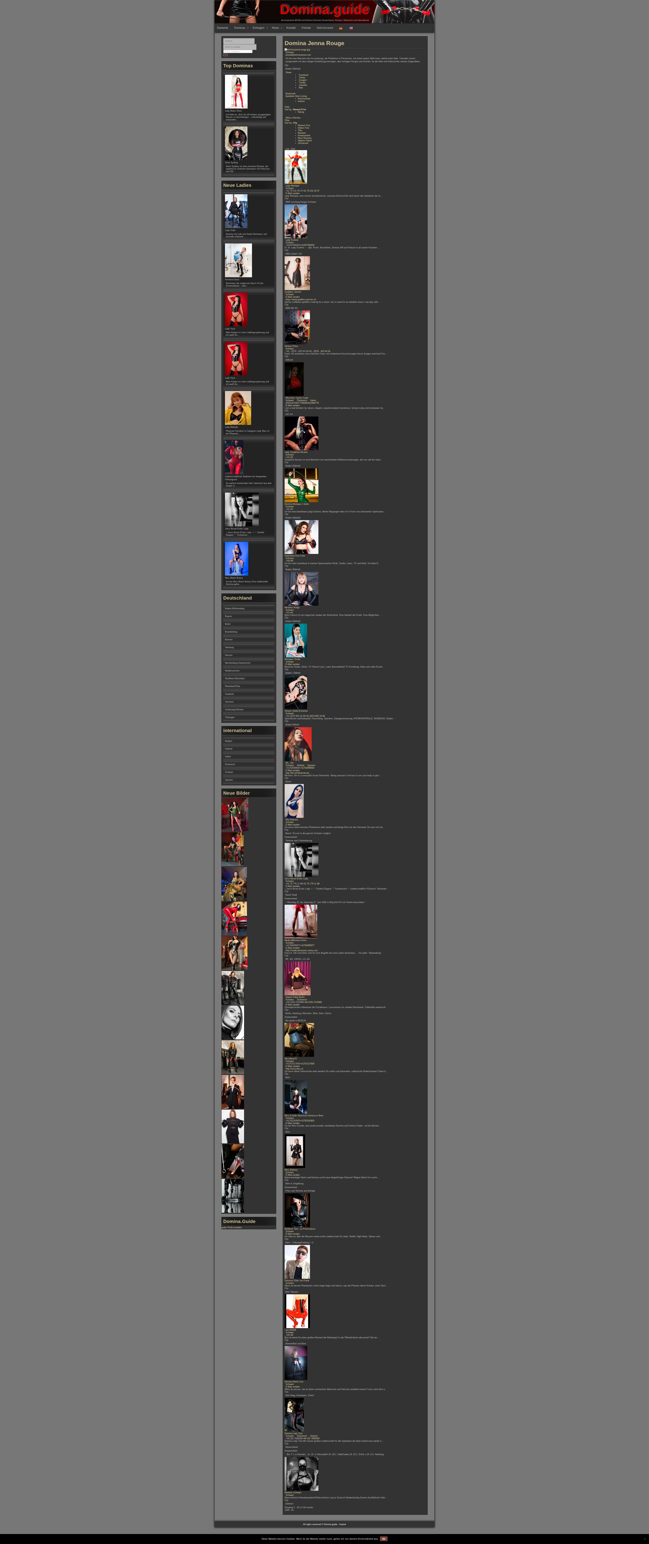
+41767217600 (307, 1063)
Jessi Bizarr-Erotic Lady (296, 878)
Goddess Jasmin (293, 292)
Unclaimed (303, 143)
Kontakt (291, 27)
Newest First (304, 125)
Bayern (228, 616)
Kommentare (304, 98)
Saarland (229, 694)
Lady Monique (292, 185)
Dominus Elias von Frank (297, 1280)
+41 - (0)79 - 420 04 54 (319, 351)
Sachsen (229, 701)
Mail (301, 87)
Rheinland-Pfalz (232, 686)
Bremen (229, 639)
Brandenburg (231, 632)
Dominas (239, 27)
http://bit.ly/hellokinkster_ (298, 773)
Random (302, 133)
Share (288, 72)
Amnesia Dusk (232, 279)
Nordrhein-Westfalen (235, 678)
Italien (312, 400)
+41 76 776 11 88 (311, 883)
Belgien (228, 741)
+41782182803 (307, 1120)
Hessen (228, 655)
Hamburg (229, 647)
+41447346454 (307, 245)
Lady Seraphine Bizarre (296, 452)
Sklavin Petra (291, 346)
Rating (301, 112)
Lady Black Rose (233, 111)
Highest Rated (305, 140)
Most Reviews (305, 138)
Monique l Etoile (292, 659)
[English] (352, 28)
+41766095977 (307, 945)
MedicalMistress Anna (295, 940)
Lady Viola (230, 230)
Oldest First (303, 128)
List (287, 149)
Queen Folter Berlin (295, 997)
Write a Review (293, 117)
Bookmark (291, 93)
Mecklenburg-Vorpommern (237, 663)
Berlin (228, 624)
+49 (291, 561)
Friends (306, 27)
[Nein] (644, 1539)
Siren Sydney (231, 162)
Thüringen (230, 717)
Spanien (311, 765)
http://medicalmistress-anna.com (302, 950)
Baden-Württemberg (234, 608)
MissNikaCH (291, 1058)
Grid (293, 149)
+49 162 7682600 (311, 1438)
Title (300, 130)
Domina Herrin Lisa (294, 1381)
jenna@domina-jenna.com (298, 55)
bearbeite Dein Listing (296, 96)
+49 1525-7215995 (313, 1002)
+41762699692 (307, 768)
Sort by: (295, 109)
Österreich (301, 400)
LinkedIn (303, 85)
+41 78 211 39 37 (311, 190)
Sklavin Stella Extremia (296, 711)
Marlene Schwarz (293, 1492)
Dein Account (325, 27)
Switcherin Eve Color (295, 555)
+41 (291, 457)
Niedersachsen (232, 670)
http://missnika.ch (294, 1068)
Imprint (342, 1524)
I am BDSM (290, 1330)
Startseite (222, 27)
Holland (300, 765)
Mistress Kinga (292, 607)
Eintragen (258, 27)
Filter (287, 107)
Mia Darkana (292, 819)
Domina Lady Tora (293, 1433)
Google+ (303, 80)
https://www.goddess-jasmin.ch (301, 299)
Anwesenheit (304, 135)
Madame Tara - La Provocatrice (300, 1229)
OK (383, 1539)
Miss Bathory (291, 1170)
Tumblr (302, 82)
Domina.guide (324, 9)
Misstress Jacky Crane (297, 398)
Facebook (303, 75)
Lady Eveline (292, 240)
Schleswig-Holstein (234, 709)
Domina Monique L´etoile (297, 504)
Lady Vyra (230, 328)
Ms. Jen (290, 763)
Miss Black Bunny (234, 578)
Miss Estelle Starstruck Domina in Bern (304, 1115)
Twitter (302, 77)
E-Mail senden (293, 193)
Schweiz (290, 52)
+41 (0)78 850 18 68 (315, 716)
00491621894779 (310, 403)
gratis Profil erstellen (232, 1227)
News (275, 27)
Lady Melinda (231, 427)
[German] (342, 28)
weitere (301, 101)
